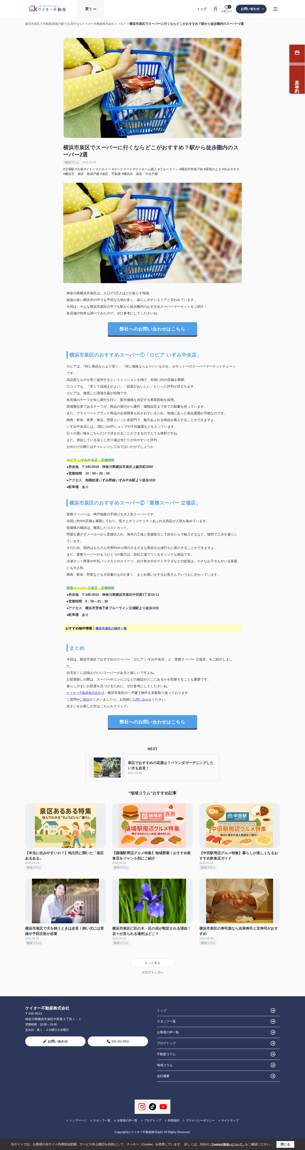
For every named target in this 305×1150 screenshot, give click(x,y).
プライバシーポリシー (200, 1120)
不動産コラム (166, 1054)
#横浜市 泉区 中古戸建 (140, 174)
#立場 (79, 169)
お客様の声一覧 (168, 1032)
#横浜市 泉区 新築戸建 (81, 174)
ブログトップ (166, 1043)
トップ (201, 9)
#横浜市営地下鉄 (191, 169)
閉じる (285, 1144)
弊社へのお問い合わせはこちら (152, 328)
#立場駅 (68, 169)
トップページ (78, 1120)
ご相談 (84, 699)
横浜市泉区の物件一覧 (111, 628)
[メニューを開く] (275, 9)
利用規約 (173, 1120)
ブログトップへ (152, 972)
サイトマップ (230, 1120)
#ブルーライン (168, 169)
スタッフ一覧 (166, 1021)
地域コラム (72, 162)
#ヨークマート (122, 169)
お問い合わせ (250, 8)
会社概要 (163, 1076)
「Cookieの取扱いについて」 (227, 1144)
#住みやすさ (231, 169)
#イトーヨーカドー (97, 169)
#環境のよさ (212, 169)
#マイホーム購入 (145, 169)
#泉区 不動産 (110, 174)
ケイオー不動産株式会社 (84, 693)
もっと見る (152, 963)
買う (88, 9)
